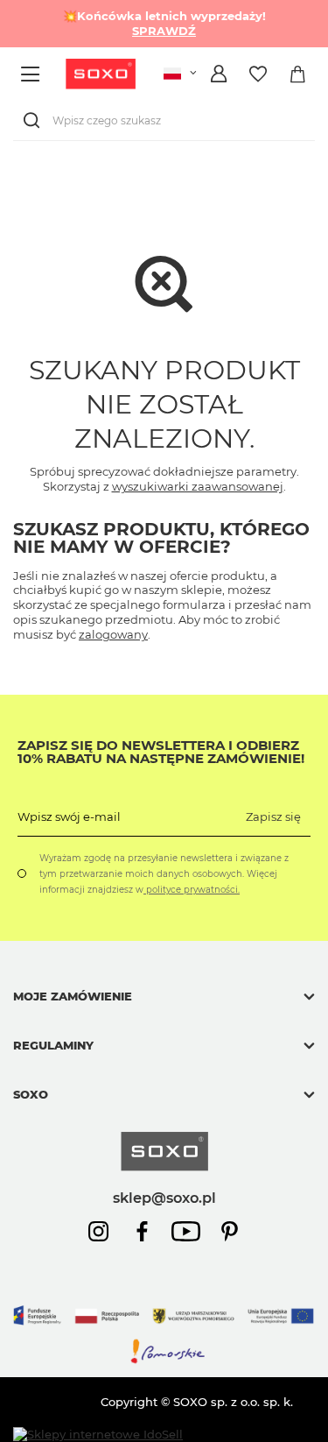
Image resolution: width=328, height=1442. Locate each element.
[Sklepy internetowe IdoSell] (98, 1434)
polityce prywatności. (191, 889)
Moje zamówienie (72, 996)
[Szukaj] (35, 120)
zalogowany (113, 634)
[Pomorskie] (164, 1361)
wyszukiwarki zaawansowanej (197, 486)
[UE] (164, 1330)
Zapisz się (273, 816)
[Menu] (32, 74)
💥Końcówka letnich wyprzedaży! (164, 23)
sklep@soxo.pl (164, 1197)
